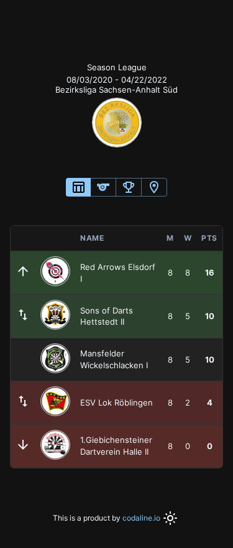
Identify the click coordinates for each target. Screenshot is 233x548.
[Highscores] (129, 187)
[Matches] (103, 187)
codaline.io (141, 517)
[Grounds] (154, 187)
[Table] (78, 187)
